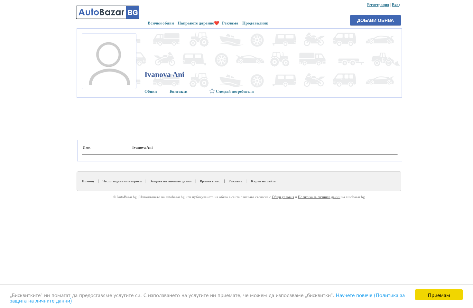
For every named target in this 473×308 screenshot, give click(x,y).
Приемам (439, 295)
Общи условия (283, 197)
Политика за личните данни (319, 197)
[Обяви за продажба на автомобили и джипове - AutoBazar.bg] (108, 18)
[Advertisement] (239, 117)
